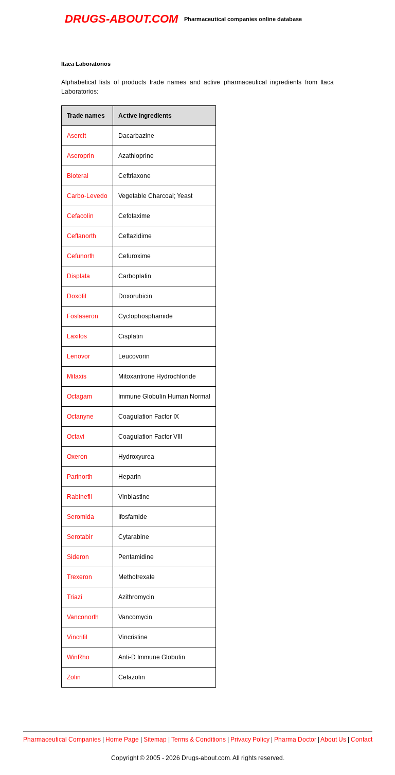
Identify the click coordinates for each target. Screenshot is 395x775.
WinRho (78, 657)
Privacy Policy (250, 739)
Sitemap (155, 739)
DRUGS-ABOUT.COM (121, 18)
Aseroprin (80, 155)
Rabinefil (79, 496)
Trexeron (79, 577)
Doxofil (76, 296)
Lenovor (78, 356)
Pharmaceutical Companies (62, 739)
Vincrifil (77, 637)
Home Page (122, 739)
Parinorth (80, 476)
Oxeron (77, 456)
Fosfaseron (82, 316)
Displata (78, 276)
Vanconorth (83, 617)
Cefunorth (81, 256)
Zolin (74, 677)
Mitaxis (76, 376)
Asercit (76, 135)
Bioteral (77, 175)
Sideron (78, 557)
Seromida (80, 516)
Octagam (79, 396)
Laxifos (77, 336)
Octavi (75, 436)
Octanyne (80, 416)
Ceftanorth (81, 236)
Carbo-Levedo (87, 196)
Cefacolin (80, 216)
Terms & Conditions (198, 739)
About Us (333, 739)
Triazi (74, 597)
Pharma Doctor (295, 739)
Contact (361, 739)
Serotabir (80, 536)
